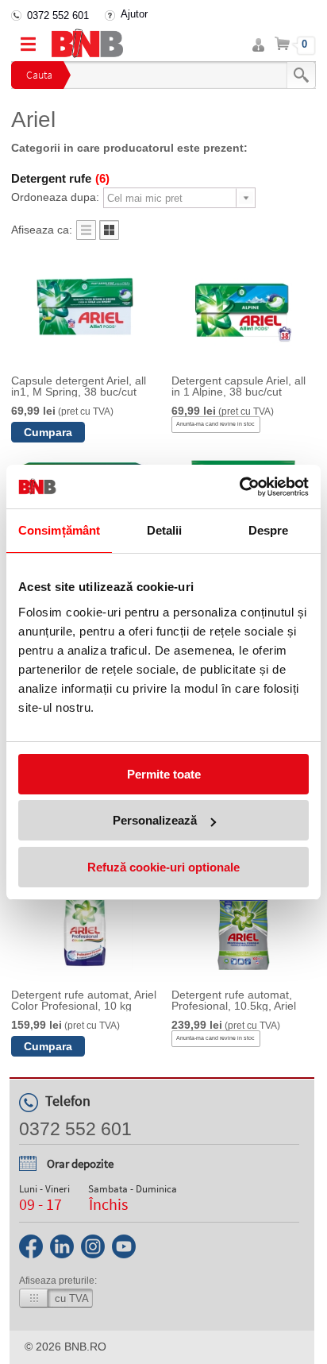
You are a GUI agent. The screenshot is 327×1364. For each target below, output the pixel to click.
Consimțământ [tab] (59, 530)
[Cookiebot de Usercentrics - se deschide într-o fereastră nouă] (239, 487)
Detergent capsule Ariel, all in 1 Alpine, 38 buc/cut (238, 386)
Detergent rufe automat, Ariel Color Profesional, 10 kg (83, 1000)
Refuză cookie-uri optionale (163, 867)
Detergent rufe (60, 178)
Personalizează (155, 820)
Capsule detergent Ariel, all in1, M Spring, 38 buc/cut (78, 386)
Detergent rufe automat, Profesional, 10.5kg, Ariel (233, 1000)
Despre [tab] (268, 530)
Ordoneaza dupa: (55, 197)
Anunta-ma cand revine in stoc (215, 424)
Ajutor (134, 14)
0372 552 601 (58, 15)
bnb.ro (85, 1346)
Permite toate (164, 774)
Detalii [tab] (165, 530)
